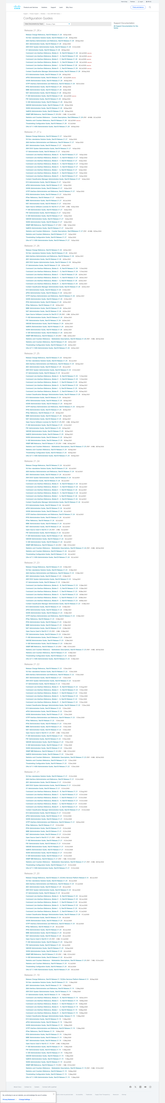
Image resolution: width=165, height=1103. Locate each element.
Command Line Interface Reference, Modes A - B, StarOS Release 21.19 (52, 997)
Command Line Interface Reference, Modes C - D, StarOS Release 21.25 (52, 379)
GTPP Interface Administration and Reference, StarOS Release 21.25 (50, 407)
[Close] (54, 1094)
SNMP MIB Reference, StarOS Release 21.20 (42, 954)
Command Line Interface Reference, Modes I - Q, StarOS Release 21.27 (51, 170)
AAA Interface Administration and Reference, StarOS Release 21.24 (50, 471)
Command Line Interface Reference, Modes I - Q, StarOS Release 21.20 (51, 908)
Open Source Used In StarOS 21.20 (38, 939)
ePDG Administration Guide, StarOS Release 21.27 (44, 185)
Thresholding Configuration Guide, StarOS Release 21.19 (46, 1074)
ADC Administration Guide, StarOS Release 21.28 (43, 44)
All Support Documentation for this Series (126, 27)
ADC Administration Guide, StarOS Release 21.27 (43, 145)
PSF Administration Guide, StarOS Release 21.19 (43, 1050)
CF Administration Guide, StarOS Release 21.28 (43, 50)
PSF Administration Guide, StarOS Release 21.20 (43, 945)
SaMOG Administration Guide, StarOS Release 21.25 (44, 434)
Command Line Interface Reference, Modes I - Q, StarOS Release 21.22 (51, 699)
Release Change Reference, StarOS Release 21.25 (44, 358)
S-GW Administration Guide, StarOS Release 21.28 (44, 102)
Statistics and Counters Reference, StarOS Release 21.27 (46, 234)
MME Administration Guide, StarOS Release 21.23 (43, 625)
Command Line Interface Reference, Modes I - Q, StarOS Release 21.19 (51, 1010)
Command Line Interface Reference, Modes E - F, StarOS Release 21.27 (51, 161)
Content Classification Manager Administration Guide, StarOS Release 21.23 (53, 604)
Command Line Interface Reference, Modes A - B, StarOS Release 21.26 (52, 268)
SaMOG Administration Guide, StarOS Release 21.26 (44, 326)
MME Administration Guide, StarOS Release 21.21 (44, 831)
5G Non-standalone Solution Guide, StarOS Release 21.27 (46, 139)
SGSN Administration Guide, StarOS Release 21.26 (44, 329)
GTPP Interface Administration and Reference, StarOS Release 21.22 (50, 717)
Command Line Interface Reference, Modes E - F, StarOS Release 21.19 (51, 1004)
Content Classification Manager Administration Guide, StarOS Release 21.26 (53, 287)
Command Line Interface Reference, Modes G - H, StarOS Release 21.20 (52, 905)
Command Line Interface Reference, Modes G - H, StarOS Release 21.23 (52, 594)
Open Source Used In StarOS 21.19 (38, 1043)
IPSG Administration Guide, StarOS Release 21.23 (44, 622)
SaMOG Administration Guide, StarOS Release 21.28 (44, 111)
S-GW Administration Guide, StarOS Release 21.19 (44, 1053)
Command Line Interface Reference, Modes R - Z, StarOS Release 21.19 (52, 1013)
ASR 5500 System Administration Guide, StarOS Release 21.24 (48, 477)
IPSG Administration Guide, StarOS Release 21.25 (43, 410)
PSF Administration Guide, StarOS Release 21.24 (43, 533)
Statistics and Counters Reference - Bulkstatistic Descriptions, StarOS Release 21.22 (56, 757)
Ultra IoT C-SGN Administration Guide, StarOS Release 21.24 (48, 557)
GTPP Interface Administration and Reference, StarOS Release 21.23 (50, 616)
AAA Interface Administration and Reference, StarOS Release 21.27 (50, 142)
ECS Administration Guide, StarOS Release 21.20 (43, 917)
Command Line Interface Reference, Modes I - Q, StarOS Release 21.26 (51, 280)
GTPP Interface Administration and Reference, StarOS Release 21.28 (50, 84)
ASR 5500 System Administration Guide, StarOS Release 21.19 (48, 991)
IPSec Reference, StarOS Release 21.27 (40, 197)
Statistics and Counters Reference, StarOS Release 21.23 (46, 653)
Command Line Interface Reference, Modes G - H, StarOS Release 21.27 (52, 164)
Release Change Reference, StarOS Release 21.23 (44, 567)
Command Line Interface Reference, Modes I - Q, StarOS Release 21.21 (52, 804)
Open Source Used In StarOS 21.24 (38, 530)
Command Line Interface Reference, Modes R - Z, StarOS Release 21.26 (52, 284)
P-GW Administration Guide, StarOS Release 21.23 (44, 637)
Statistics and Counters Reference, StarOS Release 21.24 (46, 551)
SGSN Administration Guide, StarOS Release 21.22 (44, 748)
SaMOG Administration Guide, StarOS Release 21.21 (45, 850)
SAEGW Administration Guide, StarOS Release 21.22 (44, 742)
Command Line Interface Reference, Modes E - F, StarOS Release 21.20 (51, 902)
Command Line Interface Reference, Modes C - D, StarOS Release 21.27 (52, 158)
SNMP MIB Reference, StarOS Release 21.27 (42, 225)
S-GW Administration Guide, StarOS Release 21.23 (44, 643)
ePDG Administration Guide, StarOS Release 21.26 (44, 293)
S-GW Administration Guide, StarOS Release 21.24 (44, 542)
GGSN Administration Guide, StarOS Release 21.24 (44, 511)
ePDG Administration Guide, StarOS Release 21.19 (44, 1022)
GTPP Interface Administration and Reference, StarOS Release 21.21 (50, 822)
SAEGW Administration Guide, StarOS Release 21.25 (44, 431)
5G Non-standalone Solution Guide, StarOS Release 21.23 (47, 570)
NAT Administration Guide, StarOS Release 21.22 (43, 730)
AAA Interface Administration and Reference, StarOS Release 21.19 (50, 988)
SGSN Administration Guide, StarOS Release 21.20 (44, 951)
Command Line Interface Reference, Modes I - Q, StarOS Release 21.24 (51, 496)
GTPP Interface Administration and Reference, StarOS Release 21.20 (50, 923)
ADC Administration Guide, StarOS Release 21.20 (43, 887)
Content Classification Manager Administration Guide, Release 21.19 (50, 1016)
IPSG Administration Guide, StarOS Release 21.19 (44, 1034)
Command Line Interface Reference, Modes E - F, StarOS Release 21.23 (51, 591)
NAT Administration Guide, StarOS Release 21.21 (44, 834)
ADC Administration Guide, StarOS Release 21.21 (44, 782)
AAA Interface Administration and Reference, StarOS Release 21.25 (50, 364)
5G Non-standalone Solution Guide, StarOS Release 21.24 (46, 468)
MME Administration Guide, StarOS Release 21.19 (44, 1037)
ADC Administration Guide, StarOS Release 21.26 (43, 259)
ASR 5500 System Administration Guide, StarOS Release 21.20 (48, 890)
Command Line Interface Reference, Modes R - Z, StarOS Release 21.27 (52, 173)
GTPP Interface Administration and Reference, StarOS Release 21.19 (50, 1028)
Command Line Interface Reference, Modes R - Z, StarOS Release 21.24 (52, 499)
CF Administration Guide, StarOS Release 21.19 (43, 994)
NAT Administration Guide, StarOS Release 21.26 (43, 311)
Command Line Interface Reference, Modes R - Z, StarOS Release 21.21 (52, 807)
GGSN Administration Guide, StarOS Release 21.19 (44, 1025)
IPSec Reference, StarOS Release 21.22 (40, 720)
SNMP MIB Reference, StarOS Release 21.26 (42, 336)
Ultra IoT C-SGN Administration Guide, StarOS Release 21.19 (48, 1077)
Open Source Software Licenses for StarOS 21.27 (43, 207)
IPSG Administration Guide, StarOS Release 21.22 (44, 723)
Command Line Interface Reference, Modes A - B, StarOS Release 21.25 (52, 376)
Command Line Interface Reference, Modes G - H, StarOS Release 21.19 (52, 1007)
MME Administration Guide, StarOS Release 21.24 (43, 523)
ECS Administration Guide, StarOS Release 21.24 (43, 505)
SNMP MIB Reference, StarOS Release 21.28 (42, 114)
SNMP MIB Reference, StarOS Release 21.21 (42, 859)
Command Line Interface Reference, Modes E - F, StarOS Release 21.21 (52, 797)
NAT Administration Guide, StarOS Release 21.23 (43, 628)
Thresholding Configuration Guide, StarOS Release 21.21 (46, 865)
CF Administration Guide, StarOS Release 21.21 (43, 788)
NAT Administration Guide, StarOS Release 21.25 (43, 419)
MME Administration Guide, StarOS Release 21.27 (43, 200)
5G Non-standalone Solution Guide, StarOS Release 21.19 (47, 982)
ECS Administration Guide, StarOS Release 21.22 (43, 708)
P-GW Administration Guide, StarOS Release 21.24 (44, 536)
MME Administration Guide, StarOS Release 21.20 (43, 933)
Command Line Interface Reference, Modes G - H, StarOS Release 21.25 (52, 385)
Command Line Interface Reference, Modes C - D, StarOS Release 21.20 (52, 899)
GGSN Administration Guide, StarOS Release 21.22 (44, 714)
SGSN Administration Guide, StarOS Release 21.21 (44, 853)
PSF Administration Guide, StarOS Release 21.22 (43, 739)
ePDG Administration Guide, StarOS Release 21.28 (44, 77)
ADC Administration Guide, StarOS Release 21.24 (43, 474)
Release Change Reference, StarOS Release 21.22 (44, 668)
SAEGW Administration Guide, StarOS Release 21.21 (44, 846)
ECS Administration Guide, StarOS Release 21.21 (43, 813)
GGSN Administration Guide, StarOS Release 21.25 (44, 403)
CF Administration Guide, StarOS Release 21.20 (43, 893)
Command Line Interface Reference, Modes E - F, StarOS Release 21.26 (51, 274)
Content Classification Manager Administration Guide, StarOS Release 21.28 (53, 71)
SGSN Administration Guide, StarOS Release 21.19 (44, 1062)
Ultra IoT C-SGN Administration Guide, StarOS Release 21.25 (48, 456)
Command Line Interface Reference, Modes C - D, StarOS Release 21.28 (52, 56)
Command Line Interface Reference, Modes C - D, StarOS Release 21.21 (52, 794)
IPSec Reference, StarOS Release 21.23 (40, 619)
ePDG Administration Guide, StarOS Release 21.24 (44, 508)
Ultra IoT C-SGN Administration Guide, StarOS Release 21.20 (48, 969)
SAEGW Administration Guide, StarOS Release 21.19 (44, 1056)
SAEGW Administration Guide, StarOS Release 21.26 (44, 323)
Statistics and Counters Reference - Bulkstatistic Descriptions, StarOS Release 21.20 (56, 960)
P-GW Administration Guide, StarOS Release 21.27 (44, 210)
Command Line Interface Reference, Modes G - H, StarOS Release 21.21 (52, 801)
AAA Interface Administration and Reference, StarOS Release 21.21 (50, 779)
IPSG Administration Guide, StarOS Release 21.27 (43, 194)
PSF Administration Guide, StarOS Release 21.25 (43, 428)
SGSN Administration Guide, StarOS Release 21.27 (44, 222)
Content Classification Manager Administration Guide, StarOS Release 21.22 (53, 705)
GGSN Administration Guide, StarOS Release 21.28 (44, 80)
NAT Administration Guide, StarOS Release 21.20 (43, 936)
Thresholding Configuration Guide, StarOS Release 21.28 (46, 123)
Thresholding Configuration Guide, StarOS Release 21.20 (46, 966)
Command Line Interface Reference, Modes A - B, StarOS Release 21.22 (52, 687)
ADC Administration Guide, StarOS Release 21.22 (43, 678)
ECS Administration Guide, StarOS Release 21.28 (43, 74)
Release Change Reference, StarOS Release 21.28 (44, 35)
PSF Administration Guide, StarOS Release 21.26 (43, 320)
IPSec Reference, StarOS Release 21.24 (40, 520)
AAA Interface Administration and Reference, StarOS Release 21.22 (50, 674)
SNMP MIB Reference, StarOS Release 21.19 (42, 1065)
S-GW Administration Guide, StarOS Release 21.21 (44, 856)
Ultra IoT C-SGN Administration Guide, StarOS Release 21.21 (48, 868)
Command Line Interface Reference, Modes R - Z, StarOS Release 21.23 (52, 600)
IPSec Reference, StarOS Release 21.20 (40, 927)
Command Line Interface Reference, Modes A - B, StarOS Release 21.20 (52, 896)
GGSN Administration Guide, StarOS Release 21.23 (44, 613)
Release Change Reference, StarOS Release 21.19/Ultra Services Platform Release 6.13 (57, 979)
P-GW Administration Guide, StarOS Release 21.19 (44, 1046)
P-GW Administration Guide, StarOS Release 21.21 (44, 840)
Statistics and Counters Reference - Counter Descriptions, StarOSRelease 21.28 (54, 117)
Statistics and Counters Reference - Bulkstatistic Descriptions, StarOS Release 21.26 (56, 339)
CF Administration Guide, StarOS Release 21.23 (43, 582)
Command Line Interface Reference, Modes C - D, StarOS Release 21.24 (52, 487)
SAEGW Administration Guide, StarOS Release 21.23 (44, 640)
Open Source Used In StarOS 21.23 (38, 631)
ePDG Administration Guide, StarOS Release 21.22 (44, 711)
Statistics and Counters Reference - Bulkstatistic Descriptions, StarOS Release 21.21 (56, 862)
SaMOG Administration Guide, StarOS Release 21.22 (44, 754)
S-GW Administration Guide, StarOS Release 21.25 (44, 440)
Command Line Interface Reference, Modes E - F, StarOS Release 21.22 (51, 693)
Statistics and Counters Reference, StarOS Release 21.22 (46, 760)
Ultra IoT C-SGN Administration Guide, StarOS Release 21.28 (48, 126)
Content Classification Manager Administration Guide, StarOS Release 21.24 (53, 502)
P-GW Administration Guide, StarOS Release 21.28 (44, 96)
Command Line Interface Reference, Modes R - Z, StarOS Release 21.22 (52, 702)
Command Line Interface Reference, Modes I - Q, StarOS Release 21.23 (51, 597)
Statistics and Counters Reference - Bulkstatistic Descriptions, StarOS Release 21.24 (56, 548)
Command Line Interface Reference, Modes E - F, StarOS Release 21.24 (51, 490)
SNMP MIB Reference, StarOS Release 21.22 (42, 751)
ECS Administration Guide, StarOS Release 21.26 (43, 290)
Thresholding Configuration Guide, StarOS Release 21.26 (46, 345)
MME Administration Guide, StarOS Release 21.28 (43, 90)
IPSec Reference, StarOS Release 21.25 (40, 413)
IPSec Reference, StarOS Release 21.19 (40, 1031)
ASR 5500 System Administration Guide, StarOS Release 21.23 (48, 579)
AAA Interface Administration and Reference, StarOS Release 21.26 (50, 256)
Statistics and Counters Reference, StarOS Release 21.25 (46, 449)
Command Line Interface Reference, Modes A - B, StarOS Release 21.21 (52, 791)
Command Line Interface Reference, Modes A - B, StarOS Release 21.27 (52, 154)
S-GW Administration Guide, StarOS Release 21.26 (44, 333)
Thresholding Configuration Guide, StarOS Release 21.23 (46, 656)
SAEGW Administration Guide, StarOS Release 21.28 (44, 105)
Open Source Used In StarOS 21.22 (38, 733)
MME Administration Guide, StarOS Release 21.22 (43, 727)
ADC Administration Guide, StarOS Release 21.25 (43, 367)
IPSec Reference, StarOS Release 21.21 (40, 825)
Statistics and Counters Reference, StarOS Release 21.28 (46, 120)
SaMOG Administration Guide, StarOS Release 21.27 (44, 228)
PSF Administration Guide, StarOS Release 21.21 (43, 843)
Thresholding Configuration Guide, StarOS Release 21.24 (46, 554)
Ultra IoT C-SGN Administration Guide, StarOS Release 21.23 (48, 659)
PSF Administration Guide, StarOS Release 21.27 (43, 213)
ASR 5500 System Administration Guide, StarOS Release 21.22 (48, 681)
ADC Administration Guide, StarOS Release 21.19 (43, 985)
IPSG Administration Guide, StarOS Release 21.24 (43, 517)
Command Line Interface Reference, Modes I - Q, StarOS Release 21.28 (51, 65)
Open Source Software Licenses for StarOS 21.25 (43, 422)
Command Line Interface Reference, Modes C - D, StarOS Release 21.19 (52, 1001)
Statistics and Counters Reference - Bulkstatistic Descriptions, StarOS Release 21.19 (56, 1068)
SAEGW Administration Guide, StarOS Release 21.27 (44, 219)
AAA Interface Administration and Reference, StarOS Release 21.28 (50, 41)
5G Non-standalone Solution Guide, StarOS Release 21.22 (47, 671)
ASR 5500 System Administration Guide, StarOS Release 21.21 (48, 785)
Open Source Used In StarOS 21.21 (38, 837)
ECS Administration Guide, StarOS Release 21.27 (43, 182)
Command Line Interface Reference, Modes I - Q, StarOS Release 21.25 (51, 388)
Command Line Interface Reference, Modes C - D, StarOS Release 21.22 (52, 690)
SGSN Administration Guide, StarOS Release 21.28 (44, 108)
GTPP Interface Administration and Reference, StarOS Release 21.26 (50, 296)
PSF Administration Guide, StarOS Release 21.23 (43, 634)
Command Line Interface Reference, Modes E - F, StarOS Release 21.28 (51, 59)
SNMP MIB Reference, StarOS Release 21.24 (42, 545)
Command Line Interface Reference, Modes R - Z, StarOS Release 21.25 (52, 391)
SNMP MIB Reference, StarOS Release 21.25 (42, 443)
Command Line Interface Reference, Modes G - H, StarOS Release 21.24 (52, 493)
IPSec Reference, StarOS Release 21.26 (40, 305)
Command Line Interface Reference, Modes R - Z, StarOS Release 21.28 (52, 68)
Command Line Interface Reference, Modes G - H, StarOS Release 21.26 (52, 277)
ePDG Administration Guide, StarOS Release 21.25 (44, 400)
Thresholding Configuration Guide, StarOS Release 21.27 (46, 237)
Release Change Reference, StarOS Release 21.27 (44, 136)
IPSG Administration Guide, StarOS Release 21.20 (44, 930)
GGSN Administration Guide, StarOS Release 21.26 (44, 299)
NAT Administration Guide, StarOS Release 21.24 (43, 526)
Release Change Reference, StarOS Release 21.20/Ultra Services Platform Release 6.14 (57, 878)
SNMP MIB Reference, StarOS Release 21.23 (42, 646)
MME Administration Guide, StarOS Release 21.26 (43, 308)
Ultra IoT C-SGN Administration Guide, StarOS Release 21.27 (48, 240)
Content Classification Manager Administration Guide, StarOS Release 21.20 (53, 914)
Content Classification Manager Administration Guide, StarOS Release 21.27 (53, 179)
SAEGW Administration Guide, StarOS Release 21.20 (44, 948)
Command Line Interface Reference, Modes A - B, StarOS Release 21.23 (52, 585)
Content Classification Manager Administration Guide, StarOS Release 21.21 (53, 810)
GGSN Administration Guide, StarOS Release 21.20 (44, 920)
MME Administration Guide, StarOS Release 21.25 (43, 416)
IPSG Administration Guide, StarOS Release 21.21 (44, 828)
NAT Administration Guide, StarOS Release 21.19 (43, 1040)
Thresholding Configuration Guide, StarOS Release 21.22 (46, 763)
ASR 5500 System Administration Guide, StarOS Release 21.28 (48, 47)
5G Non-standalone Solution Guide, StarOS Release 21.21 (47, 776)
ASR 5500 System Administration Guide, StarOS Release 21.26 (48, 262)
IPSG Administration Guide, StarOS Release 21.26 (43, 302)
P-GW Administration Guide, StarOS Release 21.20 (44, 942)
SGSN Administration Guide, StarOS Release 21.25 (44, 437)
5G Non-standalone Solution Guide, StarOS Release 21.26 (46, 253)
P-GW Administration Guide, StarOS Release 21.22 (44, 736)
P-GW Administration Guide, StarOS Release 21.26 (44, 317)
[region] (28, 1097)
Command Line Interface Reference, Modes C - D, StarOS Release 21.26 (52, 271)
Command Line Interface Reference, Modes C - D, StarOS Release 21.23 (52, 588)
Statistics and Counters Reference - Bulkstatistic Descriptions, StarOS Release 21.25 (56, 446)
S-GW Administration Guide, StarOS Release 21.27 (44, 216)
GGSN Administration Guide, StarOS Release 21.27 (44, 188)
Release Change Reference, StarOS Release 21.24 (44, 465)
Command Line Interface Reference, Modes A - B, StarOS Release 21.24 (52, 484)
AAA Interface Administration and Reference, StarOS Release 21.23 (50, 573)
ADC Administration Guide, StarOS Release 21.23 (43, 576)
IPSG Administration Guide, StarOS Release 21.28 (43, 87)
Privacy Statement (9, 1099)
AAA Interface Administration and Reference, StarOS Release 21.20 (50, 884)
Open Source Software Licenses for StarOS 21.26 (43, 314)
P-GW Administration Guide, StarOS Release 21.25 (44, 425)
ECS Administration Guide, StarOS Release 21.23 (43, 607)
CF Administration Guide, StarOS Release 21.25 (43, 373)
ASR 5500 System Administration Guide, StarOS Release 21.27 (48, 148)
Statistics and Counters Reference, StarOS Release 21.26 (46, 342)
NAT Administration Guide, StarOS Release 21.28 (43, 93)
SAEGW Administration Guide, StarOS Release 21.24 (44, 539)
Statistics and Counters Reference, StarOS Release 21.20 (46, 963)
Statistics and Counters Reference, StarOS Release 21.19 (46, 1071)
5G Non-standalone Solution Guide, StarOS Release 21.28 (46, 38)
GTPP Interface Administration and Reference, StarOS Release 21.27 (50, 191)
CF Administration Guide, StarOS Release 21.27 (43, 151)
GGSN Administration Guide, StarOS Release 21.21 (44, 819)
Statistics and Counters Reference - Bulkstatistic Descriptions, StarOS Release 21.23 (56, 649)
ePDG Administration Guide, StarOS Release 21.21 (44, 816)
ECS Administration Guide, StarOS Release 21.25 (43, 397)
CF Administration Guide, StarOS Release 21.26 (43, 265)
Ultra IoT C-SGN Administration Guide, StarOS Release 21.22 (48, 766)
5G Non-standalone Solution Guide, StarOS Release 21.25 (46, 361)
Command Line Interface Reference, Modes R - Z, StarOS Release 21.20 (52, 911)
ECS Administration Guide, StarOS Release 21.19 (43, 1019)
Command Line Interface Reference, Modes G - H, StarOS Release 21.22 (52, 696)
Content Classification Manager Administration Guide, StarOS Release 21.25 (53, 394)
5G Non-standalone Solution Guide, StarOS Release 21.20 (47, 881)
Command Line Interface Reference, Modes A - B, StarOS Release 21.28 (52, 53)
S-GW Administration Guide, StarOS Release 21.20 (44, 957)
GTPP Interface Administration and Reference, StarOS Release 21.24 (50, 514)
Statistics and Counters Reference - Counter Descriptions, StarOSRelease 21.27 (54, 231)
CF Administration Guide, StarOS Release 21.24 (43, 481)
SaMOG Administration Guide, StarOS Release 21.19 (45, 1059)
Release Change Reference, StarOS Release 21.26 (44, 250)
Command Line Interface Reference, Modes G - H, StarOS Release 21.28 (52, 62)
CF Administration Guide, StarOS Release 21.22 (43, 684)
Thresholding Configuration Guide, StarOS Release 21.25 (46, 452)
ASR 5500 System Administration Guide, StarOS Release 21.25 (48, 370)
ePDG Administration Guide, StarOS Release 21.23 (44, 610)
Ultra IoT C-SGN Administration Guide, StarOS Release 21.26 (48, 348)
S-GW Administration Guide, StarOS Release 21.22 (44, 745)
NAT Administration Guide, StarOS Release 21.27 (43, 203)
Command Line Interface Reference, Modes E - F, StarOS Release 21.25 (51, 382)
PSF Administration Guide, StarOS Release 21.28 (43, 99)
